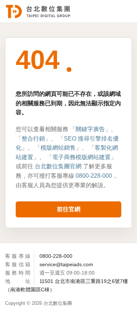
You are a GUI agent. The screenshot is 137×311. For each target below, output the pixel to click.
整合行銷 (33, 138)
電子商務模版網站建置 (81, 157)
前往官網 (68, 209)
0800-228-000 (94, 176)
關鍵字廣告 (90, 129)
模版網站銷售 (58, 148)
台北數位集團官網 (58, 166)
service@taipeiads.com (66, 264)
